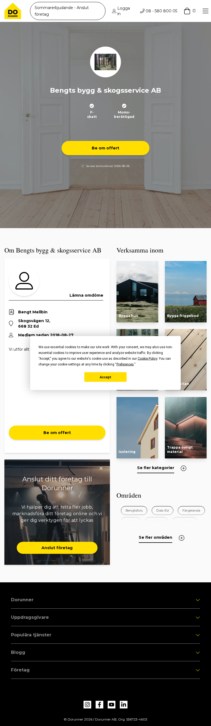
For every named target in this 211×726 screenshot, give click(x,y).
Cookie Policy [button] (147, 359)
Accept (105, 377)
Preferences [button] (125, 364)
